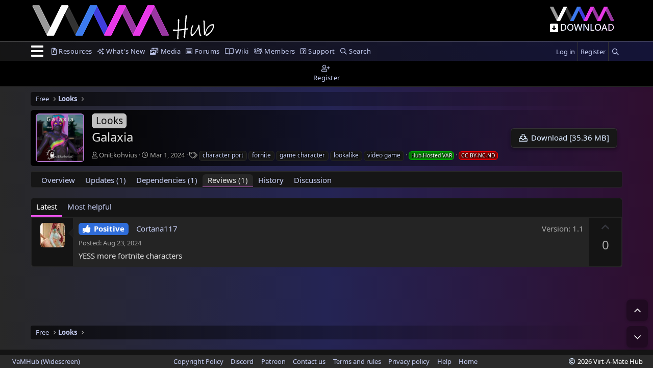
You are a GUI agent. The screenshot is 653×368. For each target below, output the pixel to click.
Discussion (313, 180)
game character (302, 155)
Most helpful (89, 206)
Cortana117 (157, 228)
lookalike (346, 155)
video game (383, 155)
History (271, 180)
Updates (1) (105, 180)
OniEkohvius (118, 154)
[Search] (615, 52)
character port (223, 155)
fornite (261, 155)
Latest (46, 206)
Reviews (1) (228, 180)
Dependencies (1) (166, 180)
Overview (58, 180)
